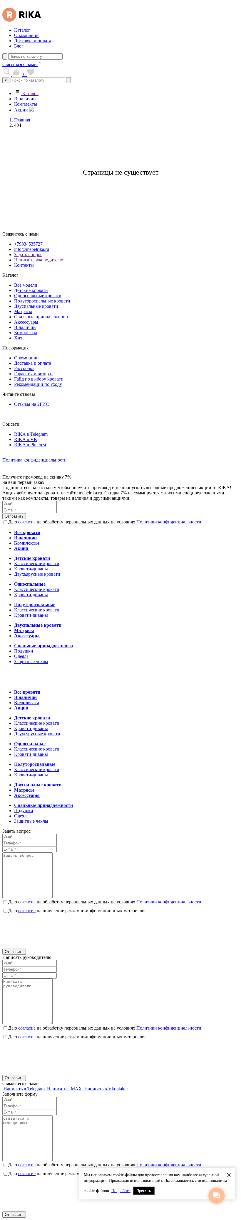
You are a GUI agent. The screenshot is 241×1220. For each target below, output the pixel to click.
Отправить (14, 516)
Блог (19, 45)
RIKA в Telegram (31, 434)
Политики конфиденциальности (168, 521)
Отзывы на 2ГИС (31, 404)
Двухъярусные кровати (37, 574)
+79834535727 (28, 243)
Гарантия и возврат (33, 373)
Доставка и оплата (32, 40)
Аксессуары (26, 322)
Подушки (23, 650)
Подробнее (120, 1191)
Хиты (20, 337)
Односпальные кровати (37, 295)
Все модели (25, 285)
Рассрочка (24, 368)
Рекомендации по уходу (38, 384)
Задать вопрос (28, 254)
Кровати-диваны (31, 568)
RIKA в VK (25, 439)
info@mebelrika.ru (31, 249)
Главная (22, 119)
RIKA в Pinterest (30, 444)
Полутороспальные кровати (42, 300)
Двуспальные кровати (36, 306)
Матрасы (23, 311)
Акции (21, 109)
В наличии (25, 98)
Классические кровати (36, 563)
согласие (27, 521)
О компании (26, 35)
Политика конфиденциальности (34, 459)
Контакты (24, 265)
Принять (143, 1191)
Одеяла (21, 656)
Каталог (22, 30)
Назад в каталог (120, 193)
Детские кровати (31, 290)
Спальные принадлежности (42, 316)
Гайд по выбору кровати (38, 378)
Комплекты (25, 104)
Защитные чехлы (31, 661)
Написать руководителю (38, 259)
